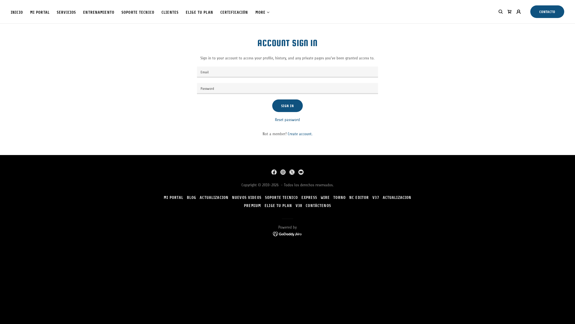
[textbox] (287, 72)
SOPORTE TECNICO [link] (138, 12)
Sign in (287, 106)
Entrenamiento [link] (98, 12)
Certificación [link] (234, 12)
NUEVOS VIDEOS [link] (246, 197)
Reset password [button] (287, 119)
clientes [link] (170, 12)
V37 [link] (375, 197)
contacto (547, 12)
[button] (262, 12)
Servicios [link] (66, 12)
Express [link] (309, 197)
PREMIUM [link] (252, 205)
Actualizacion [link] (397, 197)
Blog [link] (191, 197)
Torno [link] (339, 197)
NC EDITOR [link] (359, 197)
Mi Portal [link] (40, 12)
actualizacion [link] (214, 197)
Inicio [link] (17, 12)
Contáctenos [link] (318, 205)
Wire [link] (325, 197)
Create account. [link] (300, 134)
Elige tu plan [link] (199, 12)
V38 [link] (299, 205)
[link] (274, 172)
